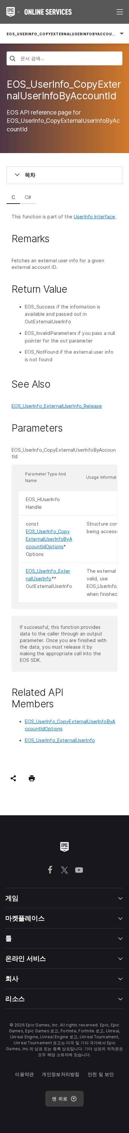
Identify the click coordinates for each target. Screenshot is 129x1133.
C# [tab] (28, 197)
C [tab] (13, 197)
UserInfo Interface (94, 216)
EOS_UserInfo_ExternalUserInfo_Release (57, 406)
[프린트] (31, 778)
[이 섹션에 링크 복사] (57, 238)
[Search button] (13, 59)
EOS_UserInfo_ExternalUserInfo (60, 740)
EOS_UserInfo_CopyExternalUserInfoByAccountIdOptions (49, 539)
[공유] (13, 778)
